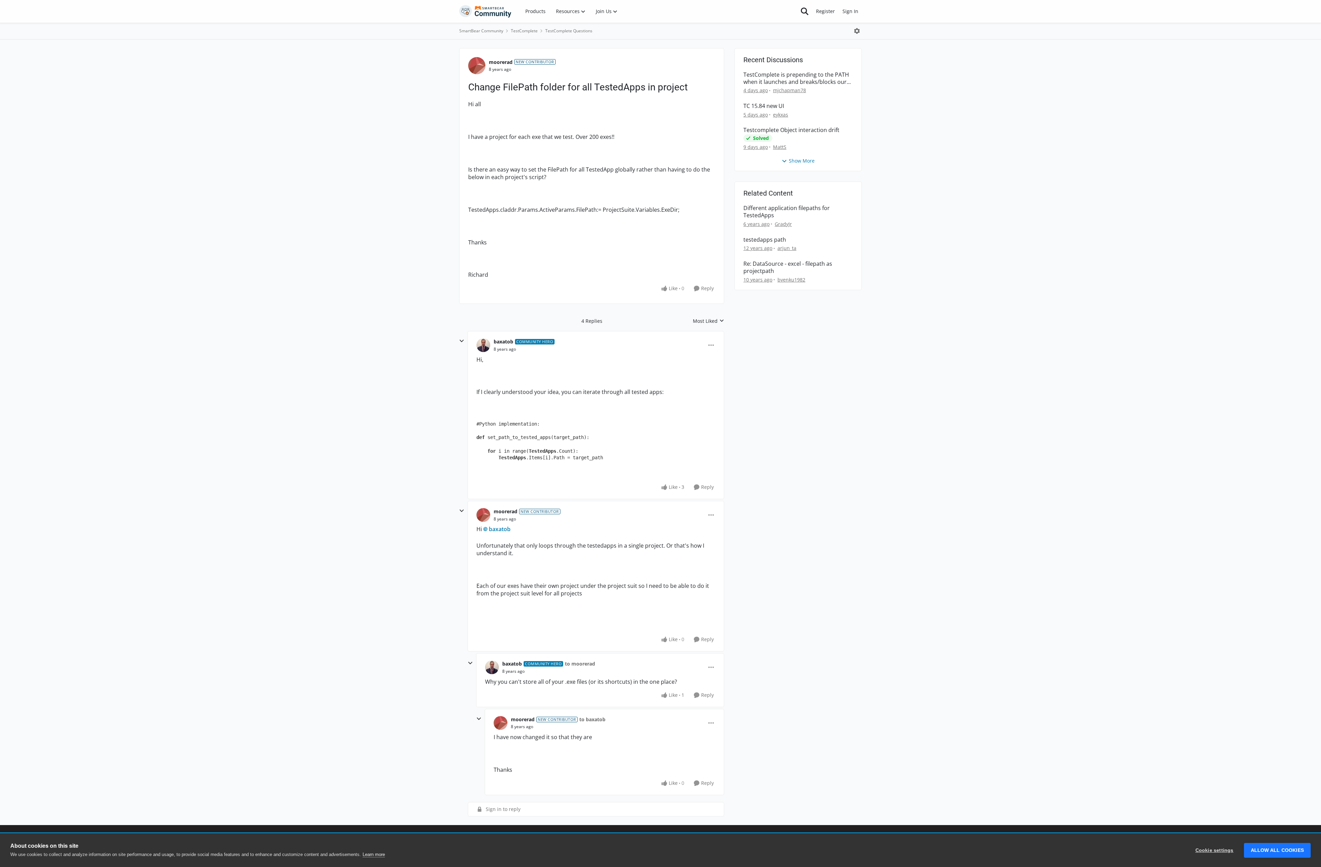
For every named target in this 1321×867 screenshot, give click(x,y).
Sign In (850, 11)
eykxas (780, 114)
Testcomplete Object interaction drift (791, 130)
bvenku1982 (791, 279)
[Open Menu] (857, 31)
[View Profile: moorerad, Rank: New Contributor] (476, 65)
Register (825, 11)
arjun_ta (786, 248)
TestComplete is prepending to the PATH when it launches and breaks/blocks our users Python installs (796, 78)
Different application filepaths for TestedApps (786, 212)
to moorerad (580, 663)
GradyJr (783, 224)
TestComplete (524, 31)
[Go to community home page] (485, 11)
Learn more (374, 854)
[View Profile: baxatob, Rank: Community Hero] (483, 345)
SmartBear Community (481, 31)
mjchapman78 (789, 90)
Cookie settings (1214, 850)
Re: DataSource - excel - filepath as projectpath (787, 267)
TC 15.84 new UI (763, 106)
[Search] (805, 11)
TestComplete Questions (568, 31)
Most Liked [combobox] (708, 321)
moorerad (501, 62)
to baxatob (592, 719)
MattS (779, 147)
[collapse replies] (462, 341)
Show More (802, 160)
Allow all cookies (1277, 850)
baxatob (503, 341)
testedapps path (764, 239)
